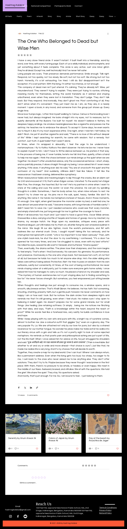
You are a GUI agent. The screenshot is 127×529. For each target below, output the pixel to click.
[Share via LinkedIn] (31, 387)
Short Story (80, 16)
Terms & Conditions (108, 508)
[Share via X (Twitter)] (25, 387)
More (111, 16)
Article (68, 16)
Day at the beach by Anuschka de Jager (99, 439)
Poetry (19, 16)
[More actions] (107, 33)
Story (50, 16)
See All (119, 409)
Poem (29, 16)
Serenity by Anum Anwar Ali (22, 438)
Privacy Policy (105, 510)
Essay (92, 16)
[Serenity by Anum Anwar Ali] (23, 424)
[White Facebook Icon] (18, 516)
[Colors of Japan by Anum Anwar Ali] (63, 424)
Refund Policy (105, 513)
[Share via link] (37, 387)
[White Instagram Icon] (10, 516)
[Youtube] (25, 516)
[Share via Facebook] (19, 387)
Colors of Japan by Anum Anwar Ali (61, 439)
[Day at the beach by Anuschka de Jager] (104, 424)
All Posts (8, 16)
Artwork (40, 16)
